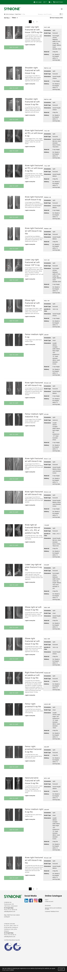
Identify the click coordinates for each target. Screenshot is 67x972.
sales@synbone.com (9, 911)
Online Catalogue (9, 14)
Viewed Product (59, 2)
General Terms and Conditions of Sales (53, 908)
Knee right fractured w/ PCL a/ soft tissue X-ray (34, 133)
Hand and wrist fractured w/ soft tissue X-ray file (32, 780)
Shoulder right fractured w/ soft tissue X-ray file (32, 102)
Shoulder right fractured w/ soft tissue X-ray (32, 70)
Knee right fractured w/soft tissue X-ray (34, 198)
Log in (46, 899)
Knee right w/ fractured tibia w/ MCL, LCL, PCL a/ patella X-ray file (32, 528)
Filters (14, 17)
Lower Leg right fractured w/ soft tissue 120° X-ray (32, 262)
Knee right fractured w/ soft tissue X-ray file (34, 231)
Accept (61, 969)
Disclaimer (48, 905)
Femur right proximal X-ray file (33, 705)
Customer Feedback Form (52, 911)
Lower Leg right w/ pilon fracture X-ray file (33, 567)
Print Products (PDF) (57, 17)
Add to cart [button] (14, 47)
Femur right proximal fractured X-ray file (33, 749)
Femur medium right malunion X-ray (34, 415)
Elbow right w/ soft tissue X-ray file (33, 608)
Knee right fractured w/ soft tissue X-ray (34, 383)
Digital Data (18, 14)
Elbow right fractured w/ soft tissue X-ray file (32, 641)
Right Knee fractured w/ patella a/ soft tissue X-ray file (34, 675)
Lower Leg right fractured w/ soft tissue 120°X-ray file (33, 29)
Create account (49, 901)
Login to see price (30, 44)
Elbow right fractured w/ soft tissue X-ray (32, 303)
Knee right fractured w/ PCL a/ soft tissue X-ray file (34, 168)
